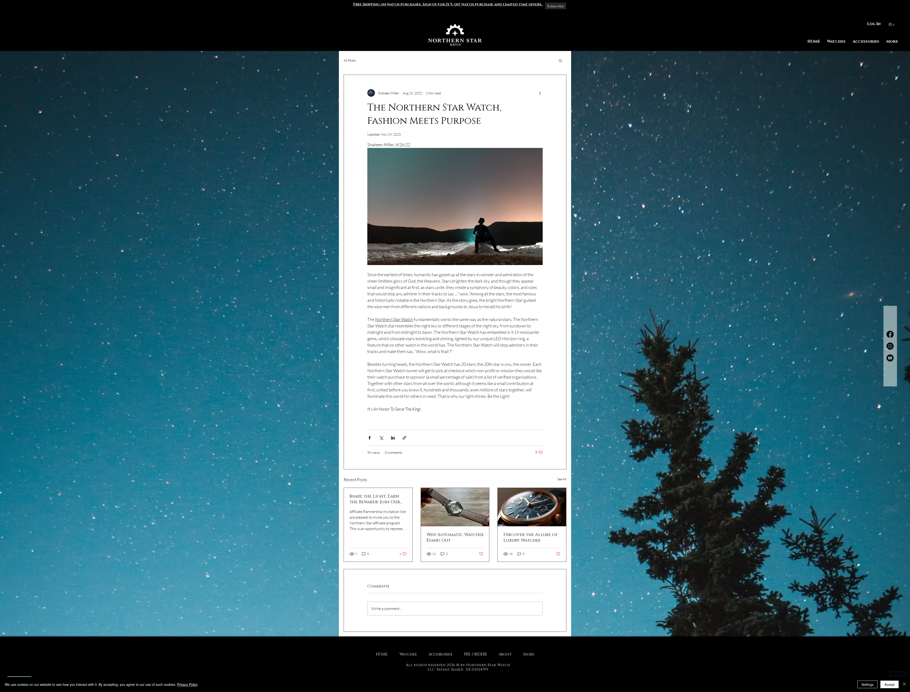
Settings (867, 684)
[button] (448, 4)
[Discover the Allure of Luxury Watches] (532, 507)
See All (561, 479)
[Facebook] (890, 334)
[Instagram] (890, 346)
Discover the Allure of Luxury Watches (530, 537)
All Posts (350, 60)
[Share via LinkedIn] (393, 437)
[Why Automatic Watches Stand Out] (455, 507)
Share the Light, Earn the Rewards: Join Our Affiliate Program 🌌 (375, 499)
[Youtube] (890, 358)
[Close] (904, 684)
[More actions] (540, 93)
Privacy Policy (187, 684)
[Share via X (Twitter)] (381, 437)
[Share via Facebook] (369, 437)
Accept (889, 684)
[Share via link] (404, 437)
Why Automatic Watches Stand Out (455, 537)
